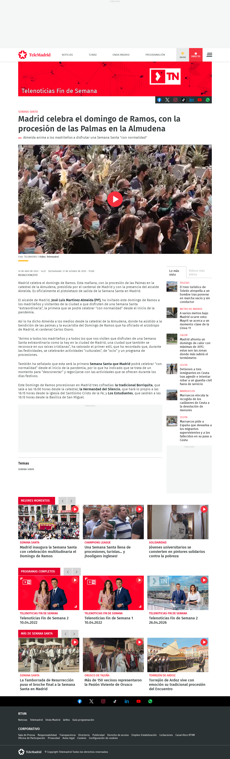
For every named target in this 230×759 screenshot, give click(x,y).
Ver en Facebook (79, 702)
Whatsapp (208, 99)
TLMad (93, 54)
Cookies (81, 738)
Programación (155, 54)
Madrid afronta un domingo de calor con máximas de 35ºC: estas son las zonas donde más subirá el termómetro (172, 339)
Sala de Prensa (26, 735)
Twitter (167, 100)
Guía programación (83, 720)
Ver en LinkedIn (126, 701)
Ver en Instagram (103, 701)
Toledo (184, 283)
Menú (209, 55)
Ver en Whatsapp (150, 701)
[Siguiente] (71, 501)
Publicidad (98, 735)
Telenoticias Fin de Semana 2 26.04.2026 (177, 593)
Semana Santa (28, 111)
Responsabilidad (47, 735)
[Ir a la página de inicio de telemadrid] (34, 55)
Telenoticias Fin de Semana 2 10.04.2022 (48, 593)
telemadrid (29, 752)
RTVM (22, 713)
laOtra (66, 720)
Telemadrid (36, 720)
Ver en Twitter (91, 702)
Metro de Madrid (191, 309)
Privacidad (54, 738)
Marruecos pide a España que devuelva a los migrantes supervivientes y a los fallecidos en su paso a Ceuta (172, 421)
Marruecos (187, 391)
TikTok (183, 100)
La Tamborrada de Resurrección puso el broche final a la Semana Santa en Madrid (48, 655)
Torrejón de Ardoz (162, 675)
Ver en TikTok (115, 702)
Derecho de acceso (118, 735)
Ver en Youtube (138, 701)
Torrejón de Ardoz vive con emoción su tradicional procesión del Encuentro (177, 655)
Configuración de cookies (103, 738)
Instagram (175, 99)
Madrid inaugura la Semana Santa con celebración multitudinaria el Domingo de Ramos (48, 522)
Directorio (84, 735)
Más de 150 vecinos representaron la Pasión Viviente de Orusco (113, 655)
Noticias (67, 54)
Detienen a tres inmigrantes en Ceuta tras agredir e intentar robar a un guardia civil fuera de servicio (172, 368)
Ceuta (183, 365)
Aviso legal (68, 738)
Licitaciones (166, 735)
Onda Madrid (120, 54)
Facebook (159, 100)
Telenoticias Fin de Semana (39, 613)
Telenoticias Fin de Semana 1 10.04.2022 (113, 593)
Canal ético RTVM (185, 735)
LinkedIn (192, 99)
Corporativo (29, 729)
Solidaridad (158, 542)
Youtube (200, 99)
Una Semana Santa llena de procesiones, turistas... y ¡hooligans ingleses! (113, 522)
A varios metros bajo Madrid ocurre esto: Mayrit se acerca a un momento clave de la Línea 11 (172, 312)
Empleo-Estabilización (144, 735)
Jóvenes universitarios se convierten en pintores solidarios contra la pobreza (177, 522)
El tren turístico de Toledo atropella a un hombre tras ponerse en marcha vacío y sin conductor (172, 286)
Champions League (98, 542)
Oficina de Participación (31, 738)
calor (184, 335)
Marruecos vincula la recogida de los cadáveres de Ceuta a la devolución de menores (172, 395)
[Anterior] (62, 501)
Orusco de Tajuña (97, 675)
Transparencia (67, 735)
